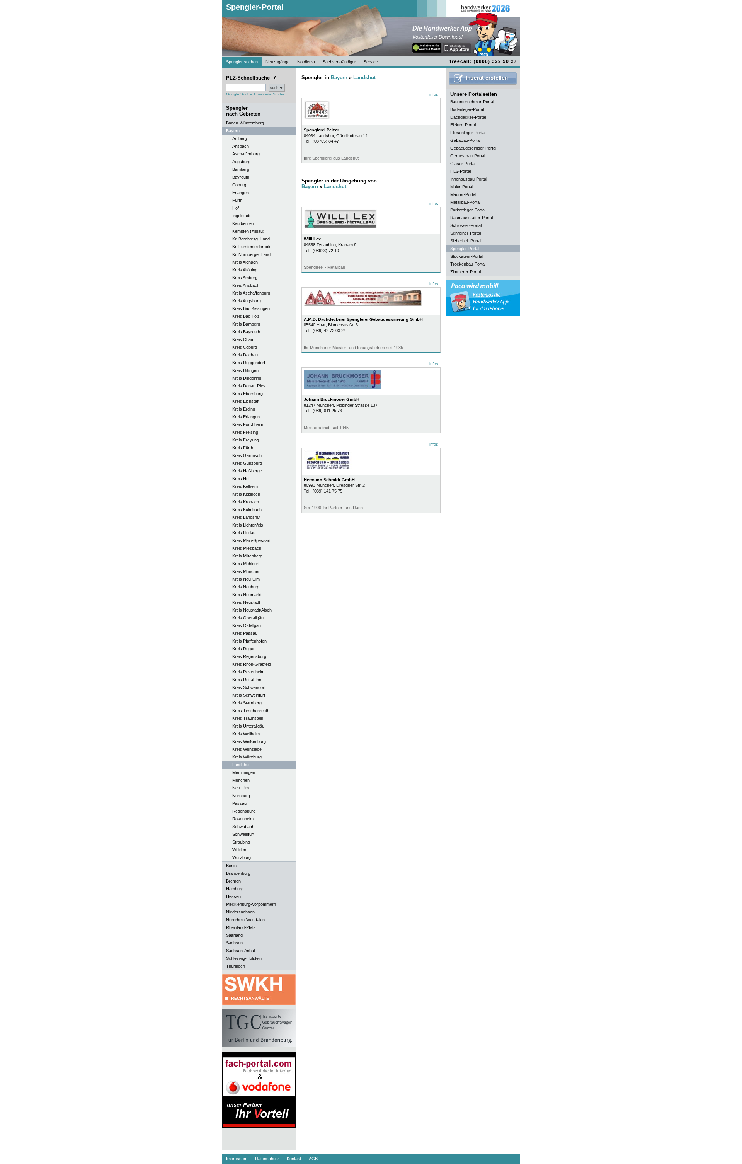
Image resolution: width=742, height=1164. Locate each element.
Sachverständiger (339, 62)
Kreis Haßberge (247, 471)
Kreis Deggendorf (248, 362)
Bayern (339, 77)
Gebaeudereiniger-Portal (473, 148)
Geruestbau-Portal (467, 155)
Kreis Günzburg (247, 463)
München (241, 780)
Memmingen (243, 772)
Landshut (241, 764)
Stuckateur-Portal (466, 256)
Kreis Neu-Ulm (246, 579)
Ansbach (240, 146)
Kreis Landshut (246, 517)
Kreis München (246, 571)
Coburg (239, 184)
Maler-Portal (461, 186)
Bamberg (240, 169)
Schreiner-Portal (465, 233)
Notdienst (306, 62)
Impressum (236, 1158)
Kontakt (294, 1158)
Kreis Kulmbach (247, 509)
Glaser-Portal (462, 163)
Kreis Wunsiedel (247, 749)
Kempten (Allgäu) (248, 231)
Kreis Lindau (243, 532)
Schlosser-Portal (466, 225)
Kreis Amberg (244, 277)
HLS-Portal (460, 171)
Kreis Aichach (245, 262)
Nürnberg (241, 795)
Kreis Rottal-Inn (246, 679)
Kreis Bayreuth (246, 331)
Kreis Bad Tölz (246, 316)
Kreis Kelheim (245, 486)
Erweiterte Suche (269, 94)
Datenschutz (267, 1158)
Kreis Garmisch (247, 455)
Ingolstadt (241, 215)
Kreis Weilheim (246, 733)
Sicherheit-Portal (465, 241)
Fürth (237, 200)
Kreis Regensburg (249, 656)
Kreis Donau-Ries (248, 385)
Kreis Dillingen (245, 370)
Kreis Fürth (242, 447)
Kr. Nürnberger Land (251, 254)
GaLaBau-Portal (465, 140)
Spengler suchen (242, 62)
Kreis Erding (243, 409)
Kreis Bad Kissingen (251, 308)
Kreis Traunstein (247, 718)
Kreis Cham (243, 339)
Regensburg (243, 811)
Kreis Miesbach (246, 548)
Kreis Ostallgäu (246, 625)
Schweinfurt (243, 834)
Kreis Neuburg (245, 587)
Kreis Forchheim (247, 424)
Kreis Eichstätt (245, 401)
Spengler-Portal (255, 7)
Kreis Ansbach (245, 285)
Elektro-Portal (463, 125)
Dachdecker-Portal (468, 117)
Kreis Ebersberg (247, 393)
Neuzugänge (277, 62)
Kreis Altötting (244, 270)
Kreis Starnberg (247, 702)
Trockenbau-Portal (467, 264)
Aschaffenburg (246, 154)
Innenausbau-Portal (468, 179)
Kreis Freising (245, 432)
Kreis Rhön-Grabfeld (251, 664)
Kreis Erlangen (246, 416)
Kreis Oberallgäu (248, 617)
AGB (313, 1158)
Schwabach (243, 826)
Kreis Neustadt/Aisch (252, 610)
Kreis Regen (243, 648)
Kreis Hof (241, 478)
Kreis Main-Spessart (251, 540)
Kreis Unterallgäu (248, 726)
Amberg (239, 138)
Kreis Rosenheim (248, 672)
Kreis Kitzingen (246, 494)
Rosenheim (243, 818)
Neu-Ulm (240, 788)
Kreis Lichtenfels (247, 525)
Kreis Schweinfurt (248, 695)
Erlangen (240, 192)
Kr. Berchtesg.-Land (251, 239)
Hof (235, 208)
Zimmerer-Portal (465, 271)
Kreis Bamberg (246, 324)
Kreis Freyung (245, 440)
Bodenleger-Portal (467, 109)
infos (433, 94)
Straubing (241, 842)
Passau (239, 803)
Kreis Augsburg (246, 300)
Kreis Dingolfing (246, 378)
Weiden (239, 849)
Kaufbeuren (243, 223)
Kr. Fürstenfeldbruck (251, 246)
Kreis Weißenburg (249, 741)
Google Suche (239, 94)
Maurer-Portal (463, 194)
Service (371, 62)
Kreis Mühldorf (245, 563)
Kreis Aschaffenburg (251, 293)
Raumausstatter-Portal (471, 217)
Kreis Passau (244, 633)
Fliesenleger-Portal (467, 132)
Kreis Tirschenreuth (250, 710)
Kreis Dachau (245, 355)
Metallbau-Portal (465, 202)
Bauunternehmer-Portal (472, 101)
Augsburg (241, 161)
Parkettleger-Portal (467, 210)
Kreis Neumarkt (247, 594)
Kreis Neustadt (246, 602)
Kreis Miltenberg (247, 556)
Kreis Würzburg (247, 757)
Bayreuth (240, 177)
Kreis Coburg (244, 347)
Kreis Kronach (245, 501)
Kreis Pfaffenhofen (249, 641)
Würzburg (241, 857)
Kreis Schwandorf (248, 687)
